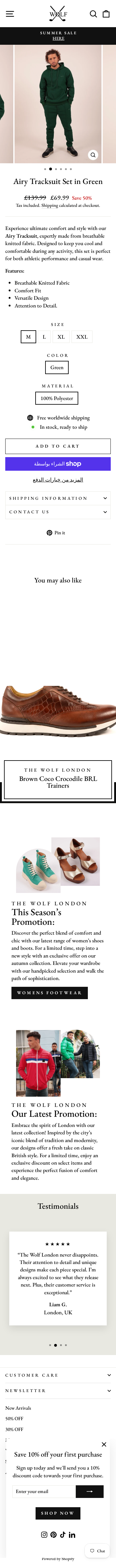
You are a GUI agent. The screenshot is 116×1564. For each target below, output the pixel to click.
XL (61, 336)
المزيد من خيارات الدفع (58, 479)
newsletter (25, 1390)
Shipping (49, 205)
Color (58, 355)
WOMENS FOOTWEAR (49, 992)
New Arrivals (18, 1408)
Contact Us (29, 512)
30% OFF (14, 1429)
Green (56, 367)
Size (58, 324)
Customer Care (32, 1375)
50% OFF (14, 1418)
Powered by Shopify (58, 1558)
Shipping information (48, 498)
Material (58, 386)
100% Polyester (57, 398)
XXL (82, 336)
